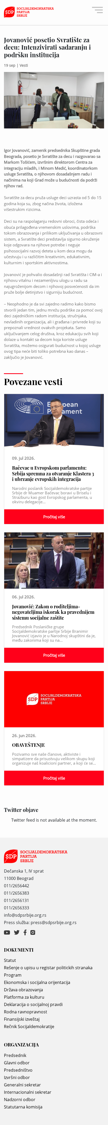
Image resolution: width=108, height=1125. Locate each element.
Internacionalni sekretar (27, 1092)
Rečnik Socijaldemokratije (29, 1026)
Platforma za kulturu (24, 997)
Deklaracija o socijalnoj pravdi (33, 1004)
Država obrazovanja (23, 990)
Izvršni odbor (17, 1077)
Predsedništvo (18, 1070)
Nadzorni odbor (19, 1099)
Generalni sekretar (22, 1085)
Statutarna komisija (23, 1107)
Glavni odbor (17, 1063)
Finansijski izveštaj (22, 1019)
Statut (10, 960)
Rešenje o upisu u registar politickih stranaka (48, 968)
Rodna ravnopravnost (25, 1012)
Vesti (24, 65)
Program (12, 975)
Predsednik (15, 1055)
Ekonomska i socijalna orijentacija (37, 982)
